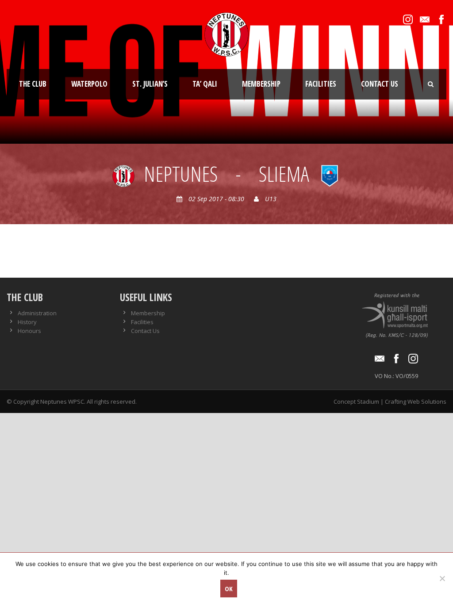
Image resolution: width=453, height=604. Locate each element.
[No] (442, 578)
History (27, 322)
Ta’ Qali (204, 84)
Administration (37, 313)
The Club (32, 84)
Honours (29, 331)
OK (229, 588)
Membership (261, 84)
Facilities (320, 84)
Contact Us (379, 84)
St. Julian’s (150, 84)
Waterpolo (89, 84)
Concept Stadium (356, 401)
